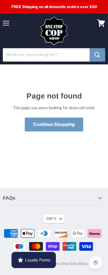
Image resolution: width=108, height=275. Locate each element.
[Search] (97, 55)
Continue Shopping (54, 124)
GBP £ (51, 218)
